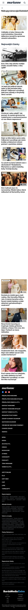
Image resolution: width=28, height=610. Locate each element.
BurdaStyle (20, 598)
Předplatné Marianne (9, 395)
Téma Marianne (7, 463)
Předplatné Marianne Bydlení (12, 399)
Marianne (20, 594)
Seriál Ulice (20, 508)
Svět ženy (5, 479)
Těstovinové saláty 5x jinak (8, 528)
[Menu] (3, 2)
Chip (3, 482)
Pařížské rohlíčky (14, 522)
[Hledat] (24, 2)
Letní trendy (18, 499)
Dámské (20, 596)
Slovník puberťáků (13, 496)
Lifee (3, 485)
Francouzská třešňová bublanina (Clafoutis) (11, 519)
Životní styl (6, 444)
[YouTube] (9, 392)
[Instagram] (6, 392)
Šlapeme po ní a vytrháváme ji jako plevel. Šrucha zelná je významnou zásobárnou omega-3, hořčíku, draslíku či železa (14, 579)
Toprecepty (6, 489)
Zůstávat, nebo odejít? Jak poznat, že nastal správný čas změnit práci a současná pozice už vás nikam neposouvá (14, 544)
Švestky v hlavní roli (18, 518)
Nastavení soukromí (9, 422)
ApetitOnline (6, 472)
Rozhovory (6, 450)
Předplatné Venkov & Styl (11, 402)
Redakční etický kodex (9, 415)
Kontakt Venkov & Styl (10, 412)
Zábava (4, 447)
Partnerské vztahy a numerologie (9, 508)
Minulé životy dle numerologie (17, 506)
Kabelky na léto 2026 (6, 511)
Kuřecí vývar (20, 521)
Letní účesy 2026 (16, 511)
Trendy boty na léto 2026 (17, 509)
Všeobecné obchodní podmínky (12, 425)
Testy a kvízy (21, 496)
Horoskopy (6, 457)
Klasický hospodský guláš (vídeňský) (14, 525)
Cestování (12, 498)
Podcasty (5, 460)
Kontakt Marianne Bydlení (11, 409)
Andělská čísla (5, 498)
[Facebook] (3, 392)
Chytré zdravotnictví (6, 509)
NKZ (8, 598)
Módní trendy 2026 (11, 499)
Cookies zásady (7, 428)
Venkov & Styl (7, 467)
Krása (4, 440)
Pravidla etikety (5, 496)
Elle (3, 475)
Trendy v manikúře (6, 506)
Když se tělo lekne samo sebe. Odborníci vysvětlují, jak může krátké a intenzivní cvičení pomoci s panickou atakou (13, 553)
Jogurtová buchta (6, 522)
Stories (4, 453)
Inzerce (4, 432)
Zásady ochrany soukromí (11, 418)
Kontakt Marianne (8, 405)
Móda (4, 437)
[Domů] (14, 2)
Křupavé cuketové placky (7, 518)
